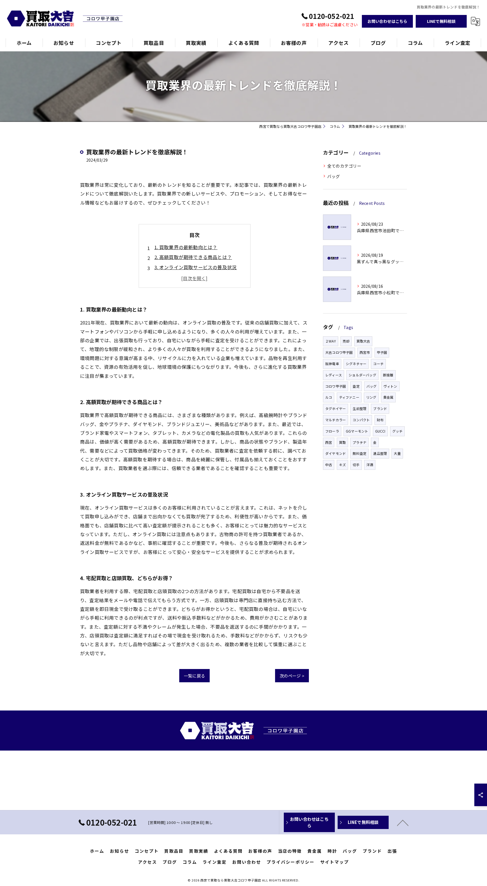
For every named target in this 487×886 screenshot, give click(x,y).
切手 (356, 464)
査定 (356, 386)
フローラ (332, 431)
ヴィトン (390, 386)
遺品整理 (380, 453)
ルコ (328, 397)
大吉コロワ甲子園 (339, 352)
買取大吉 (363, 341)
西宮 (328, 442)
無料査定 (359, 453)
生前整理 (359, 408)
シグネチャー (356, 363)
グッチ (397, 431)
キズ (342, 464)
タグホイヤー (335, 408)
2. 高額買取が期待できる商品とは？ (193, 257)
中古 (328, 464)
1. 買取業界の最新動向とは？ (186, 247)
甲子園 (382, 352)
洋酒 (369, 464)
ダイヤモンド (335, 453)
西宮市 (365, 352)
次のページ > (292, 676)
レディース (333, 374)
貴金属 (388, 397)
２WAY (330, 341)
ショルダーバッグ (362, 374)
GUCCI (380, 431)
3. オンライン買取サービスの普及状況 (195, 267)
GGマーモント (357, 431)
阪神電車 (332, 363)
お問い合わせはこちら (388, 21)
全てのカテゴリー (344, 166)
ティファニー (349, 397)
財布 (380, 419)
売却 (346, 341)
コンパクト (361, 419)
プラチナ (359, 442)
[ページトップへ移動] (402, 822)
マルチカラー (335, 419)
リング (371, 397)
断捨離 (388, 374)
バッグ (333, 176)
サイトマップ (334, 862)
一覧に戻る (194, 676)
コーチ (378, 363)
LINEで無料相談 (441, 21)
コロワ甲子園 (335, 386)
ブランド (380, 408)
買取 (342, 442)
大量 (397, 453)
